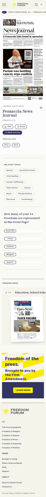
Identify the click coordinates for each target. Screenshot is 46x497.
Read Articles (14, 132)
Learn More (23, 390)
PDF (10, 127)
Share (22, 127)
